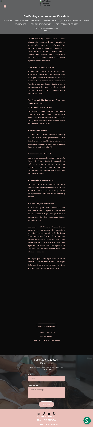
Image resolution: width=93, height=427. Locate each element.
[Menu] (5, 6)
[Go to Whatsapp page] (39, 413)
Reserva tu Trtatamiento (46, 326)
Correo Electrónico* (34, 385)
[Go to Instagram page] (49, 413)
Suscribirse (46, 404)
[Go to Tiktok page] (44, 413)
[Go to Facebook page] (54, 413)
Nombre (30, 374)
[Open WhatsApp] (87, 420)
